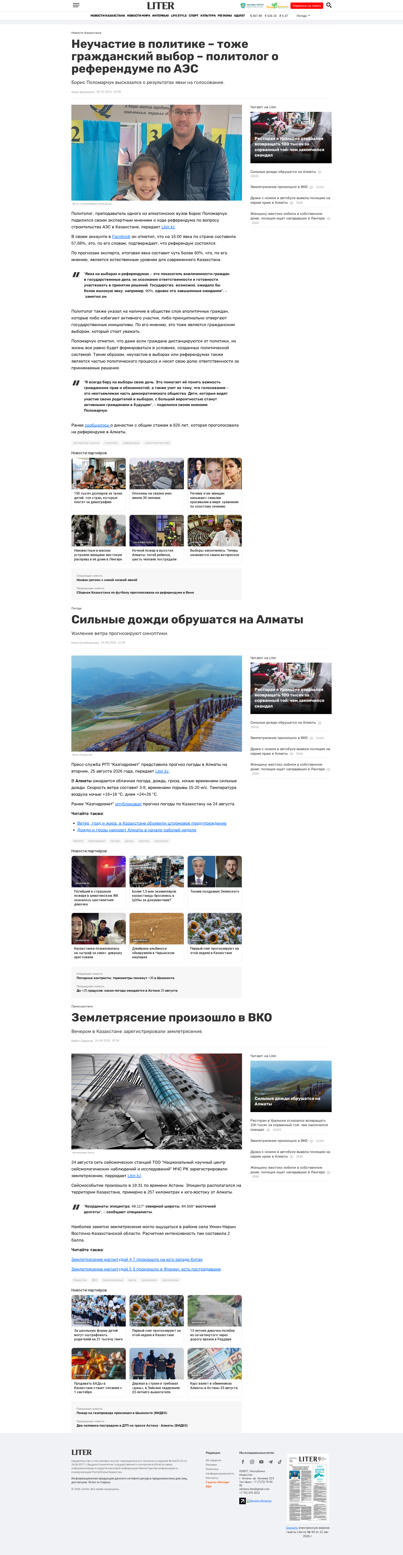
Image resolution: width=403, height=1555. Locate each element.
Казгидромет (97, 841)
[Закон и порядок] (253, 5)
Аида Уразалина (82, 92)
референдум (131, 442)
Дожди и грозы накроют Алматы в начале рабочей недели (136, 830)
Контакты (212, 1477)
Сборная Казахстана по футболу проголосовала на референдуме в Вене (135, 592)
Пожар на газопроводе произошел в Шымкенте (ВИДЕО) (122, 1413)
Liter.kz (168, 227)
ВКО (94, 1280)
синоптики (161, 841)
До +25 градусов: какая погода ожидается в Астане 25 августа (127, 990)
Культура (208, 15)
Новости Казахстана (107, 15)
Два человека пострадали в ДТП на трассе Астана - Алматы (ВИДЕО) (132, 1425)
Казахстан (80, 1280)
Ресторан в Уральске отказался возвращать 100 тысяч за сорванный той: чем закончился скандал (289, 147)
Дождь (129, 841)
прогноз (144, 841)
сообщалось (97, 425)
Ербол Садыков (82, 1040)
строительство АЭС (157, 442)
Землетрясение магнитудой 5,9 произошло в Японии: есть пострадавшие (146, 1269)
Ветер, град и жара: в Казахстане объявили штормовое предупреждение (151, 823)
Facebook (121, 236)
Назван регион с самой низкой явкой (107, 580)
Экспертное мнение (86, 442)
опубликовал (128, 804)
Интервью (160, 15)
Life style (179, 15)
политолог (111, 442)
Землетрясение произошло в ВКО (278, 187)
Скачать (292, 1527)
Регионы (225, 15)
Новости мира (138, 15)
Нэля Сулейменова (85, 642)
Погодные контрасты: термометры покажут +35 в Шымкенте (125, 978)
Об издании (213, 1460)
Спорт (193, 15)
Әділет (239, 15)
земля (132, 1280)
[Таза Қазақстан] (278, 5)
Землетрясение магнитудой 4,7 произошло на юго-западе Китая (137, 1259)
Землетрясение (113, 1280)
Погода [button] (302, 15)
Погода (115, 841)
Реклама (211, 1464)
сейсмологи (149, 1280)
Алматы (78, 841)
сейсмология (170, 1280)
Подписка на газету (307, 5)
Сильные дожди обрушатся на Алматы (283, 172)
